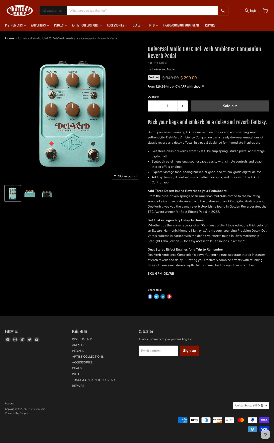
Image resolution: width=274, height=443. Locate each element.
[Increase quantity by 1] (183, 106)
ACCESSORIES (116, 25)
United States (249, 405)
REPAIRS (210, 25)
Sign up (189, 350)
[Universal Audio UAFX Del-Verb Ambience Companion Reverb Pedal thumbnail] (13, 193)
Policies (9, 403)
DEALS (137, 25)
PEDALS (59, 25)
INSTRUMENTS (14, 25)
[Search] (223, 10)
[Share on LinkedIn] (162, 296)
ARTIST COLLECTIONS (85, 25)
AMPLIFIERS (39, 25)
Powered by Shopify (17, 413)
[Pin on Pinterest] (169, 296)
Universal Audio (163, 69)
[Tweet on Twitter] (156, 296)
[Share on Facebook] (150, 296)
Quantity (153, 96)
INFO (152, 25)
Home (9, 38)
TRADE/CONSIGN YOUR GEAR (181, 25)
